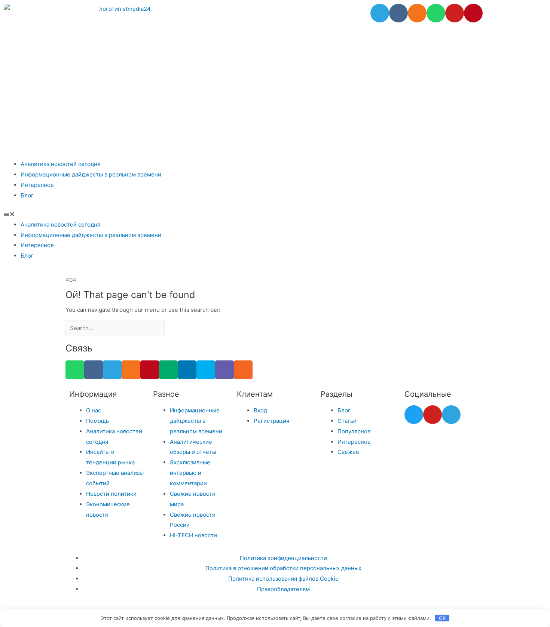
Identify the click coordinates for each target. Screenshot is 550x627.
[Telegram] (379, 13)
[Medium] (168, 369)
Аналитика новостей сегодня (60, 163)
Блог (27, 195)
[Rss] (243, 369)
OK (442, 618)
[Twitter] (413, 414)
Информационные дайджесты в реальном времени (91, 174)
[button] (275, 214)
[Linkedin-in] (187, 369)
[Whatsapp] (436, 13)
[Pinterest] (473, 13)
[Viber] (224, 369)
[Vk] (398, 13)
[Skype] (205, 369)
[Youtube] (454, 13)
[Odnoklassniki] (417, 13)
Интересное (37, 184)
